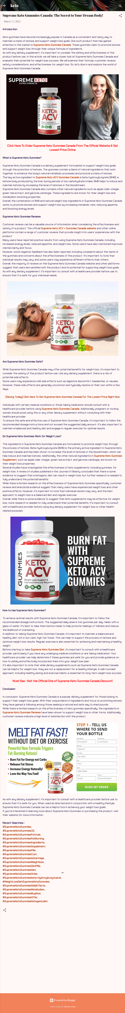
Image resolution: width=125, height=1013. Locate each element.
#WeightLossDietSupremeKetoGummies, (26, 881)
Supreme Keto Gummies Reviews (22, 712)
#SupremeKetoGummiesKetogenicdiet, (25, 901)
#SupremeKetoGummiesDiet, (19, 870)
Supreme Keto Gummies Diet (47, 649)
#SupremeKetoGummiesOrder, (20, 873)
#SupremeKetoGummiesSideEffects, (24, 885)
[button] (120, 16)
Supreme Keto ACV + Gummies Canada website (68, 228)
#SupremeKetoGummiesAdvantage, (23, 858)
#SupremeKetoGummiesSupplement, (24, 846)
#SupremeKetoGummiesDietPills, (22, 866)
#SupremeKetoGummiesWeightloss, (23, 862)
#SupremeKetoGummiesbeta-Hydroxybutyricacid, (32, 877)
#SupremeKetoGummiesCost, (20, 854)
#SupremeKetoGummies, (17, 826)
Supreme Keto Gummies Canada (52, 45)
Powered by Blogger (65, 1000)
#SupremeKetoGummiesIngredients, (24, 842)
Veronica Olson (70, 1007)
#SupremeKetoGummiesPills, (19, 850)
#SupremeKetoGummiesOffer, (20, 897)
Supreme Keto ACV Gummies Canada (57, 177)
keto (14, 5)
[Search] (120, 7)
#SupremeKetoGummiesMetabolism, (24, 889)
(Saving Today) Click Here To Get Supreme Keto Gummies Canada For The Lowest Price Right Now (63, 397)
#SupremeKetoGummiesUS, (19, 830)
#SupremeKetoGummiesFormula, (22, 834)
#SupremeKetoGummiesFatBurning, (23, 838)
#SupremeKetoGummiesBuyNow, (22, 893)
